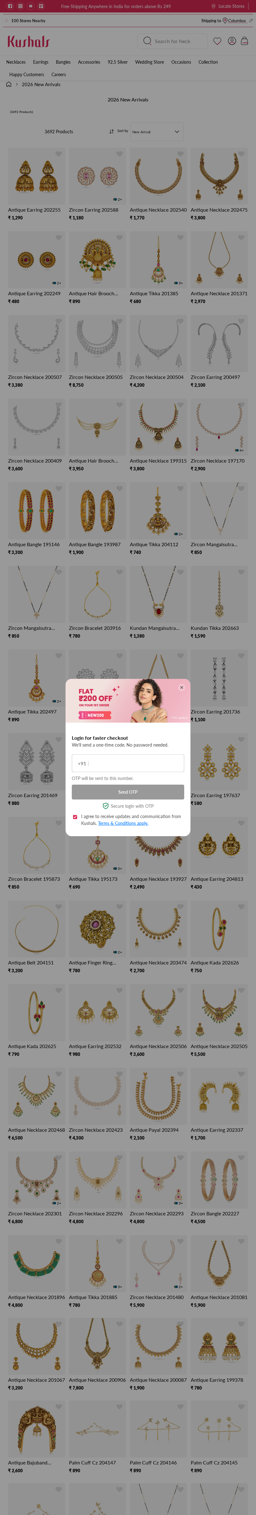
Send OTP (128, 792)
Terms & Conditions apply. (123, 823)
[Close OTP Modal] (182, 688)
